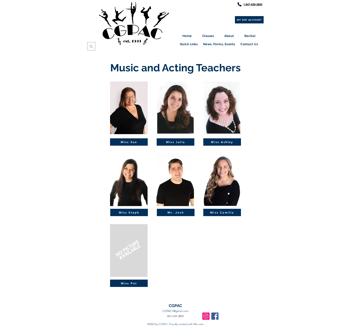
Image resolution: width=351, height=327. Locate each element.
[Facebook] (214, 316)
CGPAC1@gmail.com (175, 311)
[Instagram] (206, 316)
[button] (208, 36)
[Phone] (239, 4)
